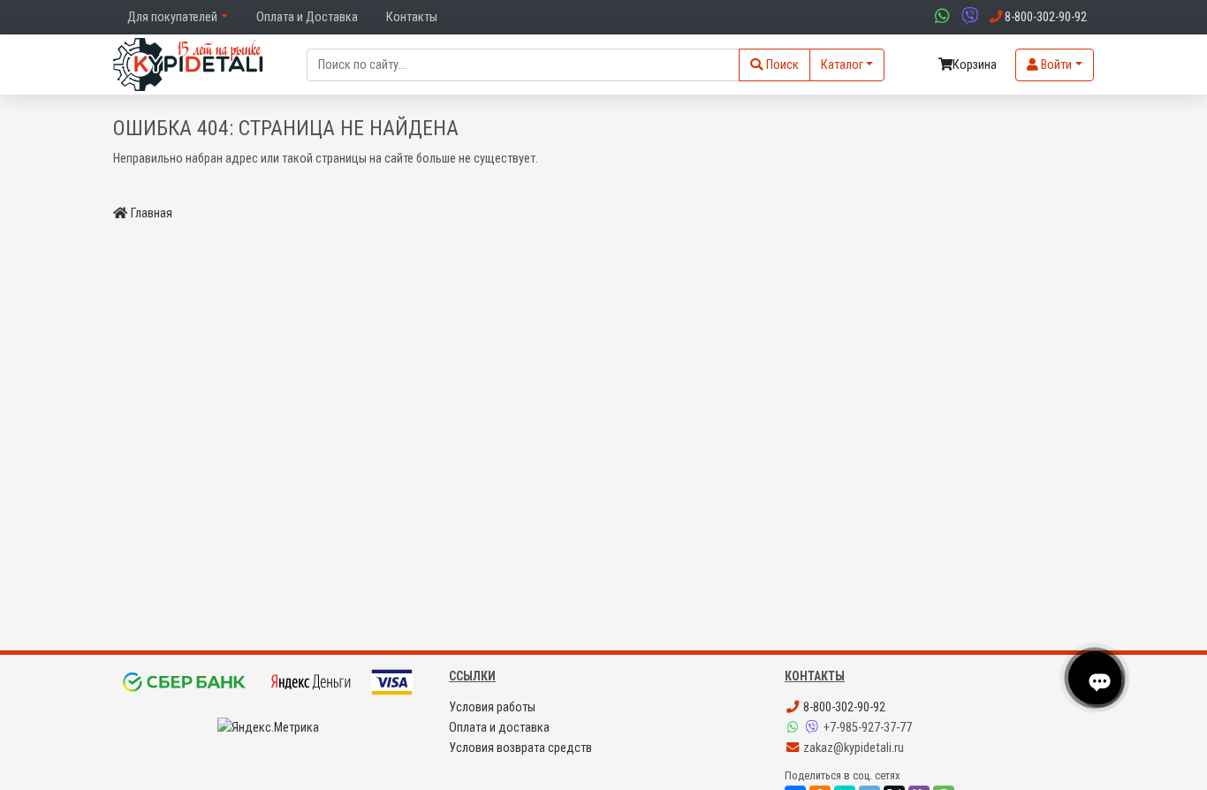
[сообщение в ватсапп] (940, 17)
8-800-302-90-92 (843, 707)
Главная (151, 213)
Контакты (411, 17)
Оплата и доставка (499, 727)
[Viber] (814, 728)
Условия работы (492, 707)
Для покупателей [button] (172, 17)
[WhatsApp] (794, 728)
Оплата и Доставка (307, 17)
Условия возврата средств (520, 748)
